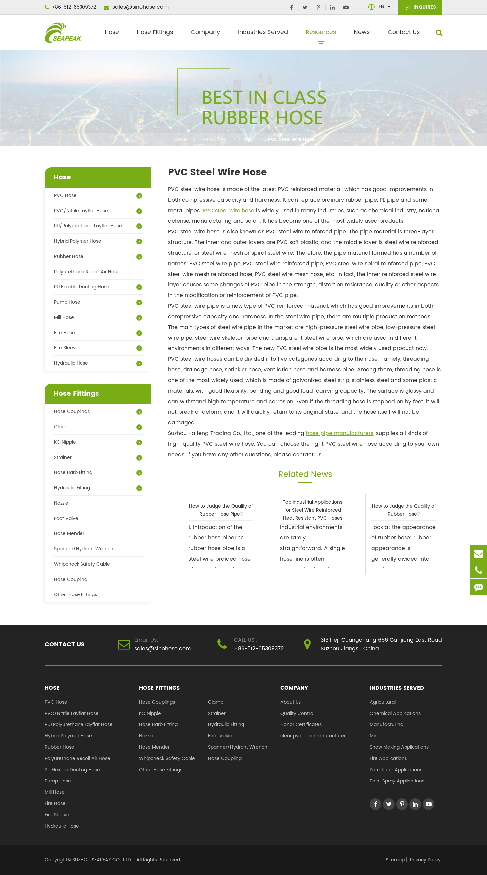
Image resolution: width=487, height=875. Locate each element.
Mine (375, 736)
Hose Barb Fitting (73, 472)
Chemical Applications (395, 713)
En (381, 6)
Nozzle (61, 503)
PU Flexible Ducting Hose (81, 287)
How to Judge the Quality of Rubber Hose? (404, 510)
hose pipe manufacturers (339, 433)
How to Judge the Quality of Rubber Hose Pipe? (221, 510)
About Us (290, 702)
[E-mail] (478, 553)
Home (180, 139)
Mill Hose (64, 317)
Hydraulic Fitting (72, 488)
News (362, 32)
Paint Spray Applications (397, 781)
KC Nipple (65, 442)
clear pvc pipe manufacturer (313, 736)
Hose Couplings (72, 411)
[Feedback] (478, 587)
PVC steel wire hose (228, 210)
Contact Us (404, 32)
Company (205, 32)
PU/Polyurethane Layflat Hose (88, 226)
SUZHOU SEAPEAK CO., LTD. (101, 860)
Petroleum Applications (396, 770)
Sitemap (395, 860)
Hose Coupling (70, 579)
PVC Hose (65, 195)
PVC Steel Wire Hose (291, 139)
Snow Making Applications (399, 747)
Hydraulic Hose (71, 363)
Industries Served (263, 32)
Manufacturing (386, 724)
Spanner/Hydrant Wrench (83, 549)
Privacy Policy (425, 860)
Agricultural (383, 702)
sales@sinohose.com (140, 7)
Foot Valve (66, 518)
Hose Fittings (155, 32)
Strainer (63, 457)
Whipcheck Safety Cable (82, 564)
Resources (321, 32)
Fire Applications (388, 758)
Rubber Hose (68, 256)
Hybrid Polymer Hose (77, 241)
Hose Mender (69, 533)
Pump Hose (67, 302)
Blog (247, 139)
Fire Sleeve (66, 348)
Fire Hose (64, 333)
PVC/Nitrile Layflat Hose (81, 211)
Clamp (61, 427)
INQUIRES (424, 7)
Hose (112, 32)
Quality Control (297, 713)
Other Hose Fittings (75, 594)
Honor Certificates (301, 724)
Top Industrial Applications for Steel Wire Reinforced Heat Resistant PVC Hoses (312, 510)
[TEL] (478, 570)
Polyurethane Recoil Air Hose (87, 272)
